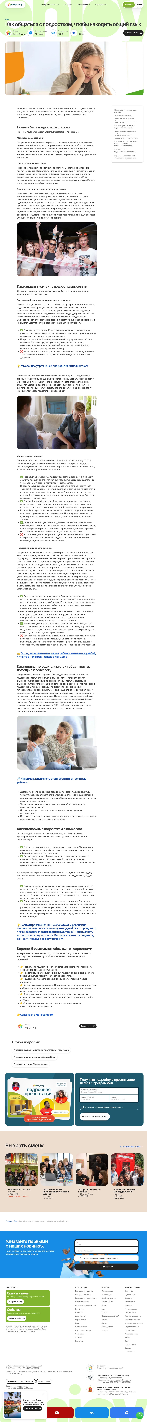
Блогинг (128, 1348)
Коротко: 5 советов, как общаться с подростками (125, 157)
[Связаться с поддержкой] (139, 1415)
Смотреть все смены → (132, 1146)
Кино (127, 1341)
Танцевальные (130, 1345)
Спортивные (130, 1302)
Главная (9, 1221)
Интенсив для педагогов (85, 1305)
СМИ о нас (79, 1334)
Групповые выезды (83, 1330)
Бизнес (127, 1337)
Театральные (130, 1312)
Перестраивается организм (124, 118)
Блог (16, 1221)
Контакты (79, 1341)
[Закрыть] (43, 1394)
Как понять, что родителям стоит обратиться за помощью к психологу (125, 143)
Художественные (132, 1327)
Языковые (129, 1291)
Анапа (104, 1309)
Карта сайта (80, 1320)
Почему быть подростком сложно (125, 111)
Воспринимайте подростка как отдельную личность (125, 132)
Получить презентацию (94, 1116)
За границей (107, 1295)
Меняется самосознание (123, 115)
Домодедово (107, 1327)
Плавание (128, 1305)
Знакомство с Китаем (134, 1323)
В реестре (129, 1298)
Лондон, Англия (108, 1302)
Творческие (130, 1352)
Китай (104, 1323)
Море (104, 1305)
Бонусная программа (84, 1291)
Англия (104, 1320)
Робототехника (131, 1334)
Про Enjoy (79, 1309)
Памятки (79, 1312)
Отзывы (78, 1337)
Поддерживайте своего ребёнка (126, 138)
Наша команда (81, 1327)
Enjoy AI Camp (130, 1330)
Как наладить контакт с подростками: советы (124, 127)
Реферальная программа (85, 1298)
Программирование (133, 1316)
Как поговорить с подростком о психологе (124, 151)
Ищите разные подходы (123, 135)
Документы (80, 1316)
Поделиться (131, 32)
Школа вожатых (82, 1302)
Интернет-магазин (83, 1295)
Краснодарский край (110, 1316)
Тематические (131, 1309)
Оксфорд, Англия (109, 1298)
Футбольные (130, 1295)
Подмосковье (107, 1291)
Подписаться (106, 1267)
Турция (104, 1312)
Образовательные (132, 1320)
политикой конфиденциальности (109, 1107)
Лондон (105, 1330)
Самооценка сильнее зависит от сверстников (126, 121)
